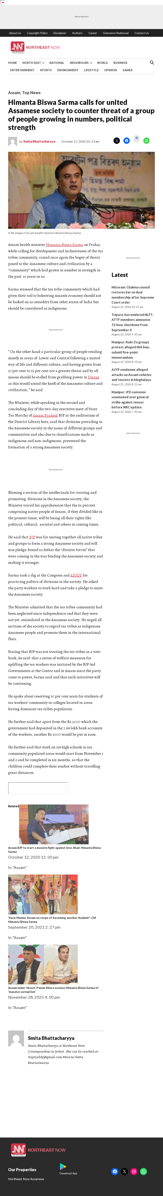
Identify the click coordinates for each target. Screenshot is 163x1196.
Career (92, 33)
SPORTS (46, 70)
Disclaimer (59, 33)
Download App (68, 1173)
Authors (77, 33)
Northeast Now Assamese (26, 1179)
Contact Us (142, 33)
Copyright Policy (37, 33)
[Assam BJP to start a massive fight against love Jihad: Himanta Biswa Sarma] (54, 842)
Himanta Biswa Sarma (64, 244)
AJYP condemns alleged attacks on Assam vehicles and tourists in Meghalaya (131, 375)
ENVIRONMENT (68, 70)
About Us (15, 33)
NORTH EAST (31, 62)
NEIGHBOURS (79, 62)
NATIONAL (56, 62)
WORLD (102, 62)
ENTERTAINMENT (22, 70)
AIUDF (76, 575)
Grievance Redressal (116, 33)
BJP (32, 537)
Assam (14, 92)
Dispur (93, 377)
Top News (31, 92)
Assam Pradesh (45, 415)
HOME (12, 62)
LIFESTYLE (91, 70)
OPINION (110, 70)
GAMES (127, 70)
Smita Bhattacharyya (39, 141)
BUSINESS (120, 62)
